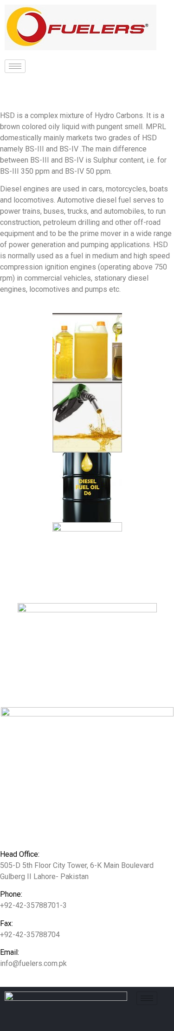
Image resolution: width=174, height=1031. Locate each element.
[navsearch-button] (46, 82)
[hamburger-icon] (15, 66)
